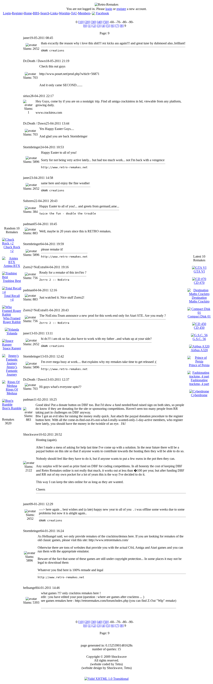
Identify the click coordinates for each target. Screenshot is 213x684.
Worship (64, 13)
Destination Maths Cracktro (199, 299)
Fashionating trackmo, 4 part (199, 382)
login (108, 9)
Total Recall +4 (12, 297)
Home (28, 13)
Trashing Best (12, 281)
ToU (74, 13)
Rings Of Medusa (12, 391)
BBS (36, 13)
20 (87, 22)
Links (54, 13)
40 (99, 22)
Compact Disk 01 (199, 316)
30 (93, 22)
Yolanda (11, 333)
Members (84, 13)
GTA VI (199, 271)
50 (106, 22)
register (121, 9)
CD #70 (199, 282)
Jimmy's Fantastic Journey (12, 370)
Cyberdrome (199, 395)
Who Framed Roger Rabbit (12, 320)
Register (17, 13)
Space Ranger (12, 348)
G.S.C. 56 (199, 339)
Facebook (102, 13)
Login (7, 13)
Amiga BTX (12, 266)
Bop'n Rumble (11, 408)
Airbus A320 (199, 350)
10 (81, 22)
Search (44, 13)
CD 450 (199, 327)
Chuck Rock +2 (12, 249)
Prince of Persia (199, 365)
